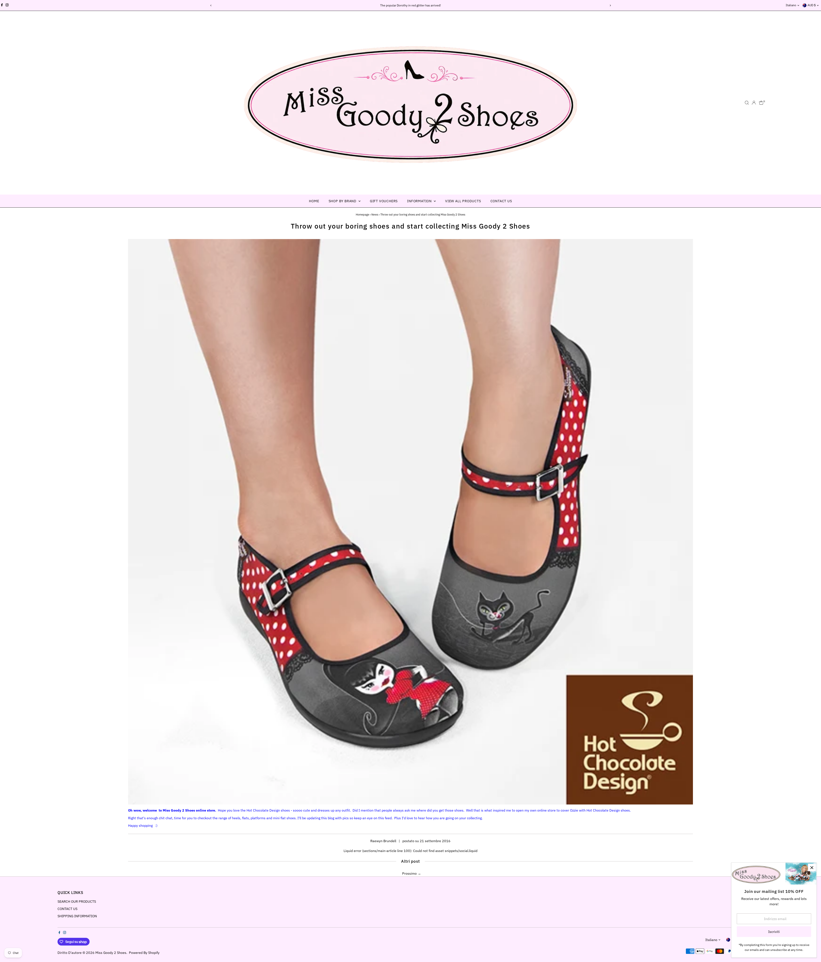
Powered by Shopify (144, 952)
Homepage (362, 214)
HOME (314, 201)
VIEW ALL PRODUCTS (463, 201)
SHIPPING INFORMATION (77, 916)
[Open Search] (747, 103)
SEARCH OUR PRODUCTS (77, 901)
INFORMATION (420, 201)
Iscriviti (774, 931)
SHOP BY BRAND (343, 201)
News (374, 214)
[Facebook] (2, 5)
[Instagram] (7, 5)
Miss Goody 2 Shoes (110, 952)
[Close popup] (811, 867)
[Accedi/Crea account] (754, 103)
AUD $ (812, 5)
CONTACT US (501, 201)
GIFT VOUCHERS (384, 201)
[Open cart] (761, 103)
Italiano (791, 5)
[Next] (610, 5)
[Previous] (211, 5)
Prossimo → (411, 873)
